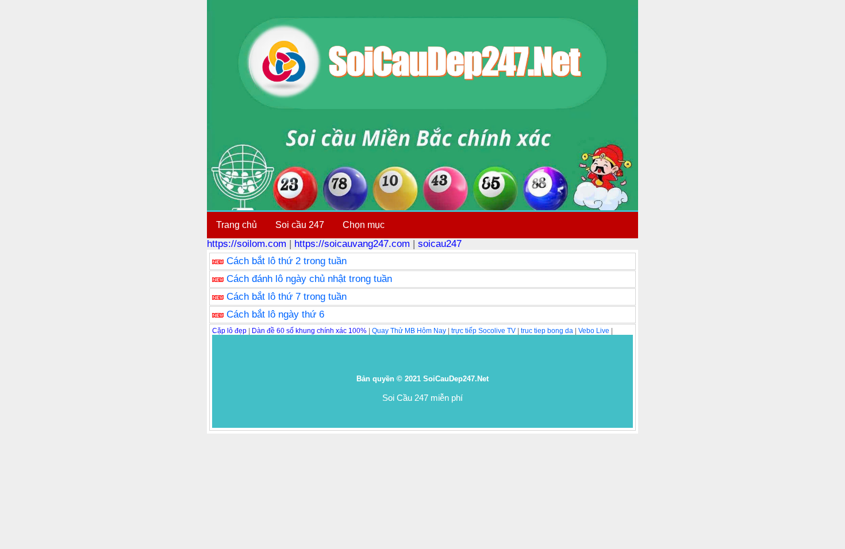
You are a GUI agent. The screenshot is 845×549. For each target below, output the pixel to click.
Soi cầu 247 (299, 225)
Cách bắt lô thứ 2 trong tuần (286, 261)
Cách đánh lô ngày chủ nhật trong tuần (309, 278)
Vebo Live (593, 331)
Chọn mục (364, 225)
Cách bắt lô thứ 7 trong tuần (286, 296)
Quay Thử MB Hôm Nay (409, 331)
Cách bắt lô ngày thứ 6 (275, 314)
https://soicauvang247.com (352, 243)
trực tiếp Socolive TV (483, 331)
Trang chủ (236, 225)
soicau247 (440, 243)
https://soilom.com (246, 243)
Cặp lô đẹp (229, 331)
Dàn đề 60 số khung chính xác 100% (309, 331)
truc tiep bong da (547, 331)
